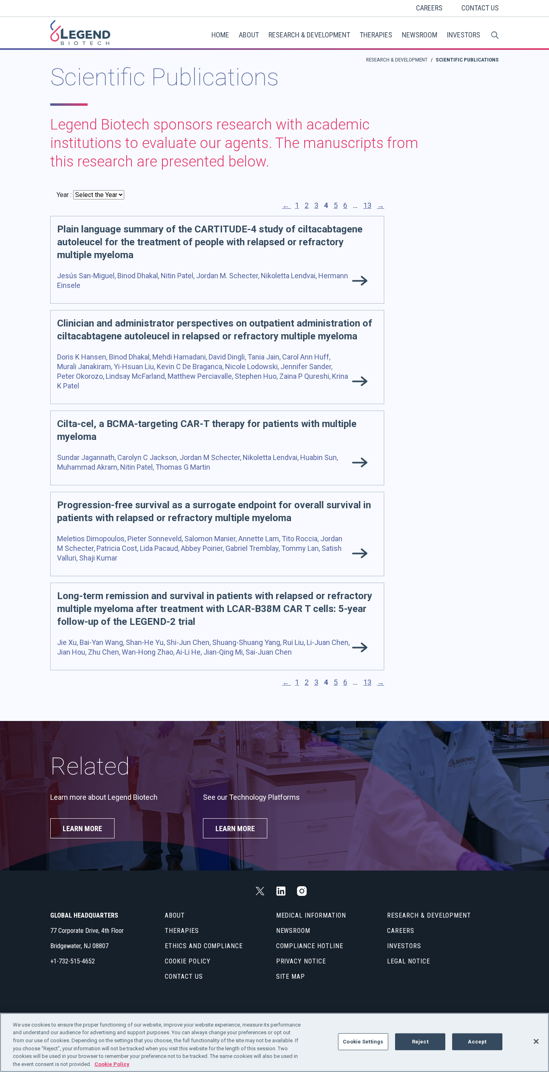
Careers (400, 930)
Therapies (182, 930)
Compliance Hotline (309, 946)
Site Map (290, 976)
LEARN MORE (82, 828)
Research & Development (397, 59)
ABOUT (249, 35)
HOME (220, 35)
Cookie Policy (187, 961)
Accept (477, 1042)
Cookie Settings (363, 1042)
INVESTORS (463, 35)
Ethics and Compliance (204, 946)
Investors (404, 946)
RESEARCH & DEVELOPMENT (309, 35)
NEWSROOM (419, 35)
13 (367, 205)
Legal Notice (408, 961)
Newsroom (293, 930)
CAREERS (429, 8)
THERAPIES (376, 35)
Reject (420, 1042)
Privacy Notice (301, 961)
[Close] (536, 1041)
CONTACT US (480, 8)
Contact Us (184, 976)
